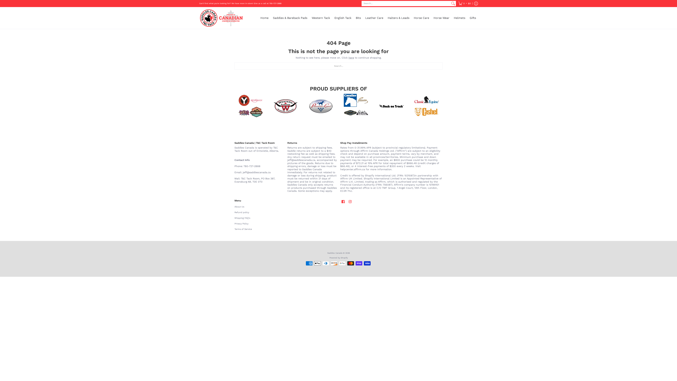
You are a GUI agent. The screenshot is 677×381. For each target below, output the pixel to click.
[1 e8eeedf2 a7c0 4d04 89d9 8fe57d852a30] (321, 106)
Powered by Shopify (339, 258)
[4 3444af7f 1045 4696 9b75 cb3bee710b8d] (356, 106)
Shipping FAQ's (242, 218)
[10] (285, 106)
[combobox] (406, 3)
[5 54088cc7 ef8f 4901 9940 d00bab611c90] (391, 106)
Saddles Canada (334, 253)
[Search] (453, 3)
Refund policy (241, 212)
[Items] (427, 106)
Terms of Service (243, 229)
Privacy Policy (241, 223)
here (351, 57)
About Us (239, 206)
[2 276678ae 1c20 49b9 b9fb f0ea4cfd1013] (250, 106)
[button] (464, 3)
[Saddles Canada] (221, 18)
